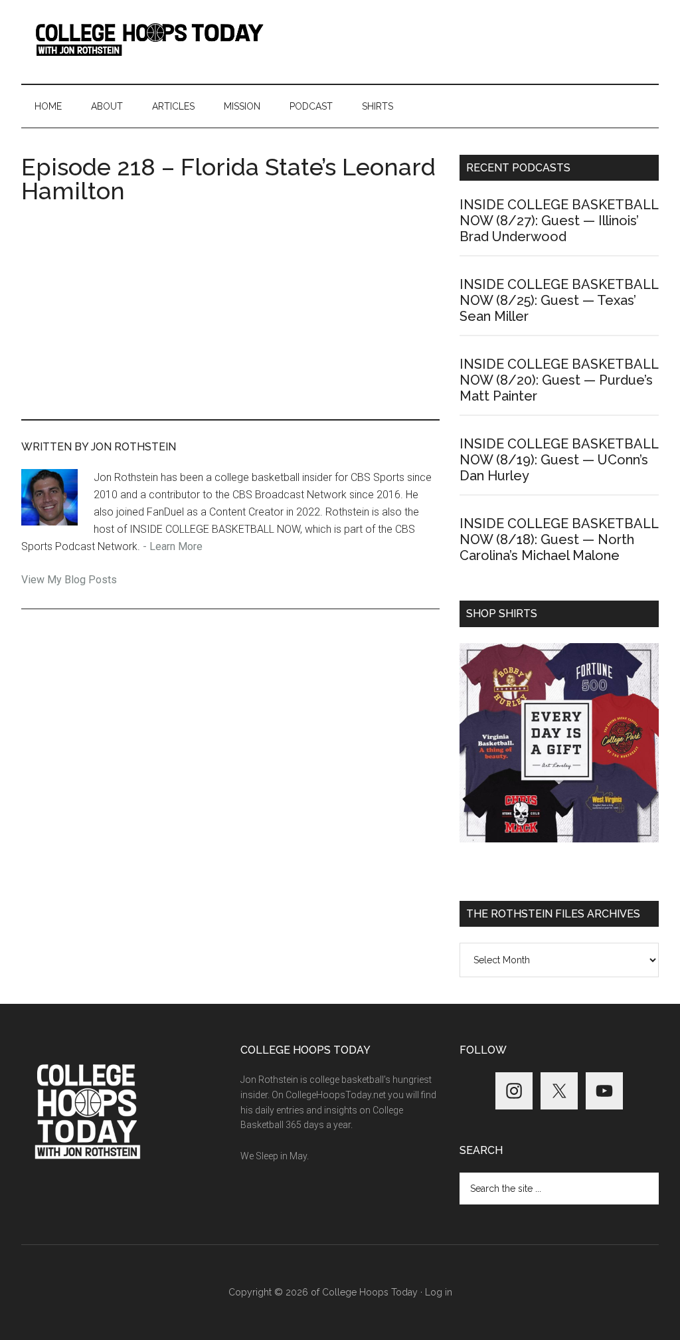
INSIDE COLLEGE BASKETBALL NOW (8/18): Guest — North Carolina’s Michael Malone (559, 539)
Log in (438, 1292)
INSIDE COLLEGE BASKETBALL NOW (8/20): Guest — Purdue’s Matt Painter (559, 380)
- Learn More (173, 546)
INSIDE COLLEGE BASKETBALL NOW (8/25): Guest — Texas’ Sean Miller (559, 300)
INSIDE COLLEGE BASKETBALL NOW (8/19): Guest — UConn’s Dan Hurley (559, 460)
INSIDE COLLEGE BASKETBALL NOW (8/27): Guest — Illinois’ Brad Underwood (559, 220)
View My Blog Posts (69, 579)
